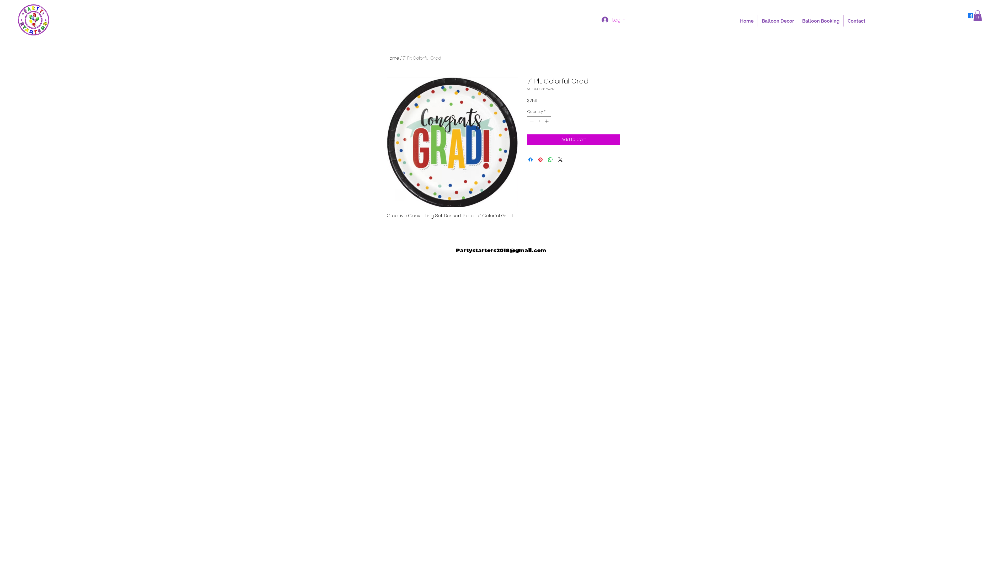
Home (393, 58)
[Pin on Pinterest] (540, 159)
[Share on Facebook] (530, 159)
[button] (977, 15)
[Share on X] (560, 159)
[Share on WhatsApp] (550, 159)
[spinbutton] (539, 121)
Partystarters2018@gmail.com (501, 250)
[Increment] (547, 121)
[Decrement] (531, 121)
